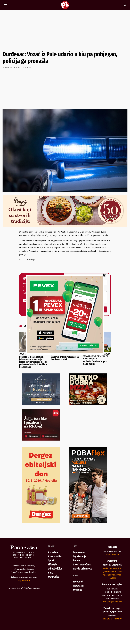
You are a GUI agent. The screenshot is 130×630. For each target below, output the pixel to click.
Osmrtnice (53, 576)
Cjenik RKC (112, 578)
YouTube (77, 589)
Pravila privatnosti (82, 568)
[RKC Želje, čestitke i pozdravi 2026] (41, 439)
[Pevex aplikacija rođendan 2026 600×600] (65, 351)
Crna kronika (55, 556)
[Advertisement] (65, 30)
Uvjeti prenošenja (82, 564)
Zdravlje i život (55, 568)
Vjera (50, 572)
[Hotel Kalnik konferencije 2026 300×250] (41, 404)
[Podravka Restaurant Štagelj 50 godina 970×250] (65, 225)
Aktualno (53, 552)
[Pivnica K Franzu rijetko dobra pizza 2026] (88, 404)
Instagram (78, 585)
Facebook (78, 581)
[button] (5, 5)
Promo (76, 560)
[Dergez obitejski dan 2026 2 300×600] (41, 522)
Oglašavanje (79, 556)
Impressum (79, 552)
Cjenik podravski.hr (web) (112, 575)
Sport (51, 560)
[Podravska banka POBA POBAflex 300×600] (88, 522)
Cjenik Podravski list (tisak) (112, 571)
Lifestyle (52, 564)
